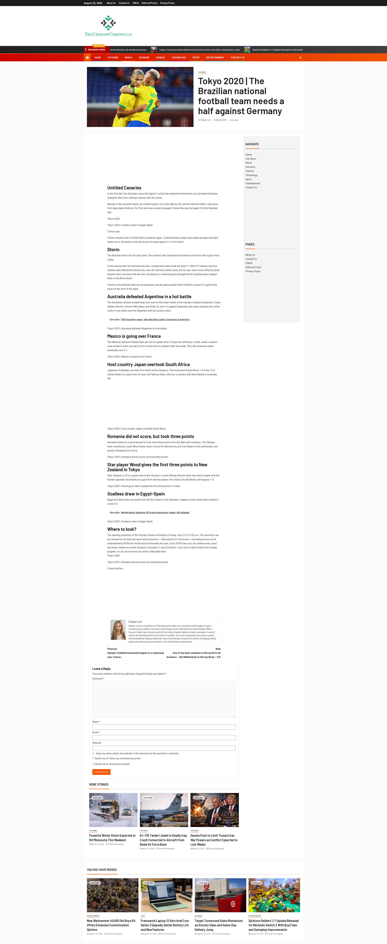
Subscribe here (158, 551)
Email (96, 732)
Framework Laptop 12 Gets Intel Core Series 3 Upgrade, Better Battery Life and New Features (165, 925)
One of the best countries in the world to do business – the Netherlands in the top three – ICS (194, 653)
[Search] (300, 57)
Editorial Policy (149, 3)
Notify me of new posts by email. (112, 764)
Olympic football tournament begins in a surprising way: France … (135, 653)
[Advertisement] (164, 161)
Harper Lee (206, 120)
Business (198, 916)
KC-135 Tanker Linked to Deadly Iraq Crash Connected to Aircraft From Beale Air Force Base (163, 839)
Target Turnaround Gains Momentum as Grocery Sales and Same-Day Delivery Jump (160, 49)
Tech (143, 916)
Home (97, 57)
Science (160, 57)
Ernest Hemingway (116, 844)
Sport (196, 57)
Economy (144, 57)
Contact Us (124, 3)
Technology (179, 57)
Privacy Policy (167, 3)
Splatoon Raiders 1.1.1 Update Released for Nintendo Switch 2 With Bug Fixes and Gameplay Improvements (265, 49)
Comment (98, 678)
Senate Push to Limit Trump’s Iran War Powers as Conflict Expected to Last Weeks (213, 839)
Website (96, 742)
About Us (111, 3)
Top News (112, 57)
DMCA (136, 3)
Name (96, 721)
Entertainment (215, 57)
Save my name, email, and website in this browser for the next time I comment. (137, 753)
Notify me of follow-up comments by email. (118, 758)
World (128, 57)
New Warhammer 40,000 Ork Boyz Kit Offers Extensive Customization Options (111, 925)
